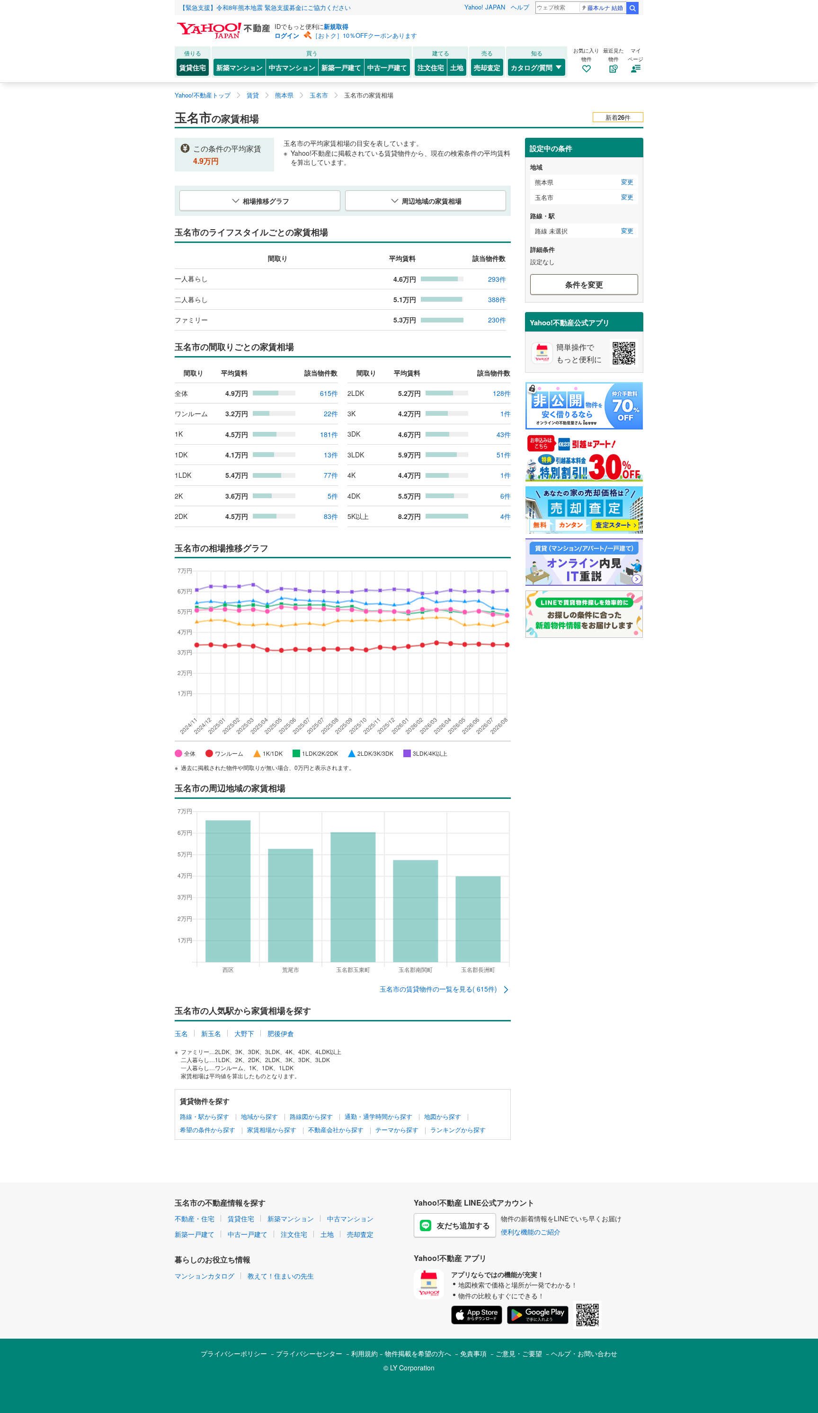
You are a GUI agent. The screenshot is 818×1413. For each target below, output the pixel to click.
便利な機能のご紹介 (530, 1231)
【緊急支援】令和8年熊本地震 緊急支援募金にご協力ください (265, 7)
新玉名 (211, 1033)
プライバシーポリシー (234, 1353)
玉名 (181, 1033)
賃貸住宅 (192, 67)
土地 (456, 67)
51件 (504, 454)
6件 (505, 496)
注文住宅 (431, 67)
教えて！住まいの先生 (281, 1275)
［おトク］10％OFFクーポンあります (364, 35)
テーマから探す (396, 1130)
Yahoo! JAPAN (484, 6)
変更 (627, 182)
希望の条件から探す (207, 1130)
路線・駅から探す (204, 1116)
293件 (497, 279)
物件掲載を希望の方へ (418, 1353)
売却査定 (487, 67)
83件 (331, 516)
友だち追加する (463, 1225)
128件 (502, 393)
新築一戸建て (341, 67)
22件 (331, 413)
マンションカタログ (204, 1275)
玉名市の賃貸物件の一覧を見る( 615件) (439, 988)
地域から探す (259, 1116)
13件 (331, 454)
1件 (505, 413)
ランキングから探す (458, 1130)
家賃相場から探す (271, 1130)
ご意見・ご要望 (519, 1353)
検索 (632, 8)
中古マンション (292, 67)
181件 (329, 434)
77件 (331, 475)
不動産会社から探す (336, 1130)
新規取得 (336, 26)
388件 (497, 299)
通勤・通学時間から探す (378, 1116)
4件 (505, 516)
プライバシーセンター (309, 1353)
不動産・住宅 (194, 1218)
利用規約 (364, 1353)
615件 (329, 393)
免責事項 (473, 1353)
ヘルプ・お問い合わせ (584, 1353)
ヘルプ (520, 6)
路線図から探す (311, 1116)
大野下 (244, 1033)
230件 (497, 319)
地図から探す (442, 1116)
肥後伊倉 (280, 1033)
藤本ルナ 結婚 (605, 7)
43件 (504, 434)
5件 (333, 496)
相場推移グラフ (266, 201)
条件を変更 (584, 284)
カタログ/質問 (531, 67)
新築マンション (239, 67)
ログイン (287, 35)
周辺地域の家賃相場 (432, 201)
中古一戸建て (387, 67)
